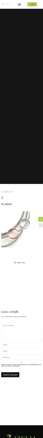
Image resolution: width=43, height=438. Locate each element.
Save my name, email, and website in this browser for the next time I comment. (21, 365)
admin (8, 204)
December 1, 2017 (7, 192)
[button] (19, 4)
